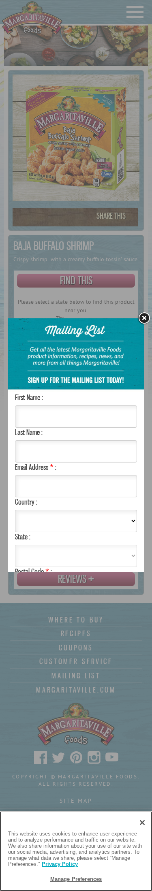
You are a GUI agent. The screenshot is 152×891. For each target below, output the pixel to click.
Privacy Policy (60, 864)
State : (22, 536)
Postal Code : (33, 571)
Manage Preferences (76, 879)
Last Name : (29, 432)
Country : (26, 501)
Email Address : (35, 467)
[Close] (144, 318)
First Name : (29, 397)
